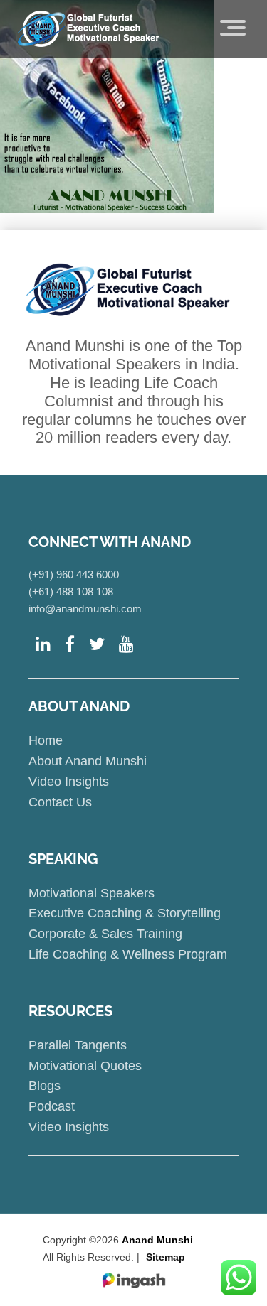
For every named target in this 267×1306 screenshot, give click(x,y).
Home (45, 740)
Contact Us (60, 802)
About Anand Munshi (87, 761)
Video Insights (68, 782)
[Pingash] (134, 1281)
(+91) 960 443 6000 (73, 574)
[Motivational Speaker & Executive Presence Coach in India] (88, 28)
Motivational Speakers (91, 893)
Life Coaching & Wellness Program (127, 954)
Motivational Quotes (85, 1066)
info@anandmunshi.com (85, 609)
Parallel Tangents (77, 1045)
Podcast (51, 1106)
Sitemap (165, 1257)
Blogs (44, 1086)
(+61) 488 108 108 (70, 591)
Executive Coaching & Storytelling (124, 913)
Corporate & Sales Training (105, 934)
